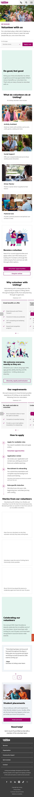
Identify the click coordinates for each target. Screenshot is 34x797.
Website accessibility (17, 794)
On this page (4, 41)
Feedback (33, 637)
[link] (19, 677)
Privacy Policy (17, 789)
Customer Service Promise (17, 791)
